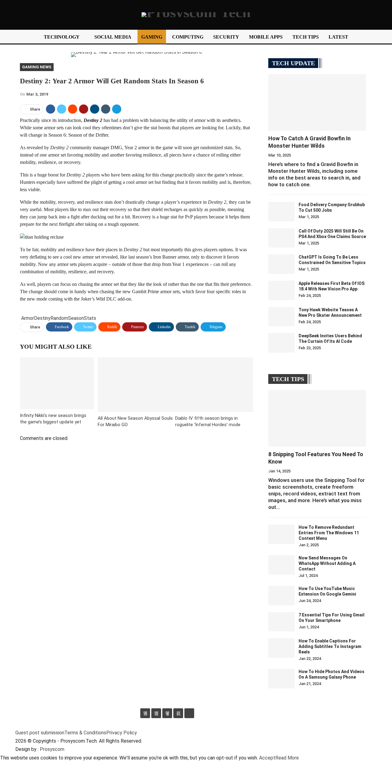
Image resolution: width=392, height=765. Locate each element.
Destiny (42, 318)
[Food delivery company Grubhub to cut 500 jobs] (281, 212)
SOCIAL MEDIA (112, 37)
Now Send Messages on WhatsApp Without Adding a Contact (327, 563)
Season (76, 318)
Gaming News (36, 67)
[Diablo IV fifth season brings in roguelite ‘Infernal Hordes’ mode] (214, 385)
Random (59, 318)
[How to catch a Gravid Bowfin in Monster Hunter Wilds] (317, 102)
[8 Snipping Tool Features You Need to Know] (317, 418)
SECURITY (226, 37)
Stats (90, 318)
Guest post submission (39, 733)
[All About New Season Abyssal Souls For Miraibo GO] (136, 385)
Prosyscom (52, 749)
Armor (27, 318)
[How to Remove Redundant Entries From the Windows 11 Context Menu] (281, 534)
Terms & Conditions (85, 733)
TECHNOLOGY (62, 37)
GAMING (151, 37)
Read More (287, 758)
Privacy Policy (121, 733)
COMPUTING (187, 37)
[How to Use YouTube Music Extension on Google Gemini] (281, 595)
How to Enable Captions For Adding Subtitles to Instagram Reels (330, 646)
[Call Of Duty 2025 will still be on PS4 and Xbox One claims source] (281, 238)
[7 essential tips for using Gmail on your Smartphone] (281, 622)
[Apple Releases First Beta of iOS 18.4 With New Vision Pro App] (281, 290)
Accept (267, 758)
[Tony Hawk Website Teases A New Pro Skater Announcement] (281, 317)
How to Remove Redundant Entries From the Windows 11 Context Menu (329, 533)
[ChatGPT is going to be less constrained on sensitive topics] (281, 264)
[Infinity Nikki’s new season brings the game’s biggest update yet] (57, 383)
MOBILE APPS (266, 37)
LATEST (338, 37)
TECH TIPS (305, 37)
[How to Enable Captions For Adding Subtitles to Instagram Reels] (281, 648)
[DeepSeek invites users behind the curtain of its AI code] (281, 343)
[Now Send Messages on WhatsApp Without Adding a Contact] (281, 565)
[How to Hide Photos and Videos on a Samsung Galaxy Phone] (281, 678)
